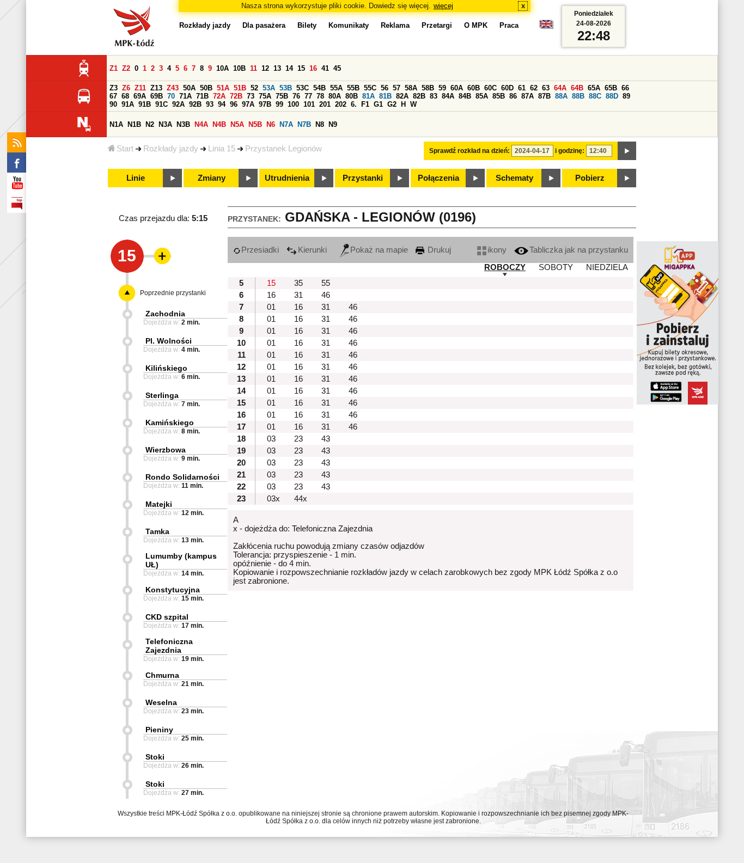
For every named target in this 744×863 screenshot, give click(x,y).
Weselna (161, 702)
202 (340, 104)
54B (319, 88)
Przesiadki (260, 250)
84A (448, 96)
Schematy (514, 178)
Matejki (158, 504)
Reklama (395, 25)
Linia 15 (221, 148)
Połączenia (438, 178)
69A (139, 96)
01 (271, 307)
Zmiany (211, 178)
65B (611, 88)
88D (612, 96)
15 (301, 68)
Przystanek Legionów (283, 148)
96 (233, 104)
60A (456, 88)
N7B (304, 124)
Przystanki (363, 178)
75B (282, 96)
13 (277, 68)
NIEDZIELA (607, 267)
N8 (319, 124)
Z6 (126, 88)
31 (298, 295)
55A (336, 88)
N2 (149, 124)
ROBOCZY (505, 267)
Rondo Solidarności (182, 477)
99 (279, 104)
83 (433, 96)
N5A (237, 124)
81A (368, 96)
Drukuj (438, 250)
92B (195, 104)
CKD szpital (166, 617)
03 (271, 438)
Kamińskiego (169, 422)
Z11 (140, 88)
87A (527, 96)
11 (253, 68)
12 (265, 68)
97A (248, 104)
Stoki (154, 756)
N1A (116, 124)
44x (300, 498)
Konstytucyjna (172, 589)
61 (522, 88)
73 (250, 96)
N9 (332, 124)
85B (498, 96)
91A (127, 104)
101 (309, 104)
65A (594, 88)
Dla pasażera (263, 25)
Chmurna (162, 675)
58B (428, 88)
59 (442, 88)
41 (325, 68)
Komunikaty (348, 25)
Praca (509, 25)
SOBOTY (556, 267)
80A (334, 96)
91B (144, 104)
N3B (183, 124)
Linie (135, 178)
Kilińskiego (166, 368)
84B (465, 96)
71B (202, 96)
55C (370, 88)
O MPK (475, 25)
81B (385, 96)
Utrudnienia (287, 178)
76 (296, 96)
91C (161, 104)
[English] (546, 27)
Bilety (306, 25)
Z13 (156, 88)
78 (320, 96)
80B (351, 96)
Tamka (157, 531)
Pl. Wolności (168, 340)
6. (354, 104)
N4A (201, 124)
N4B (219, 124)
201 (325, 104)
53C (302, 88)
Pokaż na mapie (379, 250)
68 (125, 96)
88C (595, 96)
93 (210, 104)
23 (298, 438)
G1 (378, 104)
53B (285, 88)
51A (223, 88)
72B (236, 96)
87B (544, 96)
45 (337, 68)
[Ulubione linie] (159, 256)
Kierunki (312, 250)
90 (113, 104)
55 (325, 283)
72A (219, 96)
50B (206, 88)
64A (560, 88)
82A (402, 96)
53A (269, 88)
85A (481, 96)
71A (185, 96)
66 (625, 88)
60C (490, 88)
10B (239, 68)
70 (171, 96)
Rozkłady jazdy (170, 148)
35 (298, 283)
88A (561, 96)
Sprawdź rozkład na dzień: (469, 151)
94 (221, 104)
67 (113, 96)
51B (240, 88)
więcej (443, 6)
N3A (165, 124)
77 (308, 96)
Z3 (113, 88)
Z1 (113, 68)
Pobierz (590, 178)
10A (222, 68)
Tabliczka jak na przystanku (578, 250)
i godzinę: (569, 151)
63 (546, 88)
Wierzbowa (165, 449)
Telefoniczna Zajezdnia (169, 645)
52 (254, 88)
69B (156, 96)
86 (513, 96)
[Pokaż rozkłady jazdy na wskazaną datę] (627, 151)
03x (273, 498)
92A (178, 104)
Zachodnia (165, 313)
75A (265, 96)
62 (534, 88)
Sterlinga (162, 395)
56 (384, 88)
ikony (497, 250)
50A (189, 88)
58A (411, 88)
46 (325, 295)
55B (353, 88)
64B (577, 88)
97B (265, 104)
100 (293, 104)
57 (396, 88)
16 (313, 68)
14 (289, 68)
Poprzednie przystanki (173, 293)
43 (325, 438)
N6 (270, 124)
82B (419, 96)
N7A (286, 124)
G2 (392, 104)
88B (578, 96)
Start (125, 148)
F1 (365, 104)
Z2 (126, 68)
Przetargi (437, 25)
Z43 (173, 88)
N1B (134, 124)
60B (473, 88)
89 (626, 96)
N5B (255, 124)
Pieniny (159, 729)
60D (507, 88)
